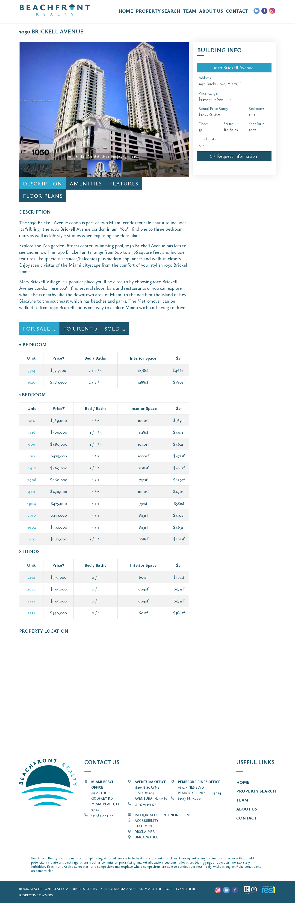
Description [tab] (42, 183)
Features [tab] (123, 183)
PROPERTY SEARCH (158, 11)
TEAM (189, 11)
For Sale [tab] (39, 328)
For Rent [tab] (80, 328)
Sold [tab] (114, 328)
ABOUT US (211, 11)
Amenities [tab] (86, 183)
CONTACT (237, 11)
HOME (125, 11)
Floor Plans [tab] (43, 195)
